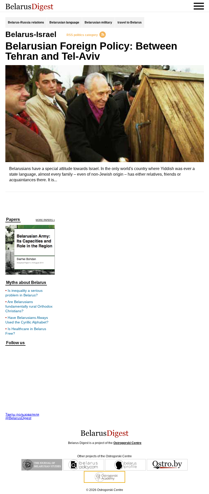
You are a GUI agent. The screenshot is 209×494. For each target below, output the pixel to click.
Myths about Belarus (26, 283)
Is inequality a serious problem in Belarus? (24, 292)
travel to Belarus (129, 22)
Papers (13, 220)
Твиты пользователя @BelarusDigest (22, 416)
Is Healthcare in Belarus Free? (25, 331)
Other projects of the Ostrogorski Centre (104, 456)
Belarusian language (64, 22)
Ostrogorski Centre (127, 443)
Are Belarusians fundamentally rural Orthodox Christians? (29, 306)
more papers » (45, 220)
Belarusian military (98, 22)
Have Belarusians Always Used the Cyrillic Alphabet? (26, 320)
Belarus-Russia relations (26, 22)
